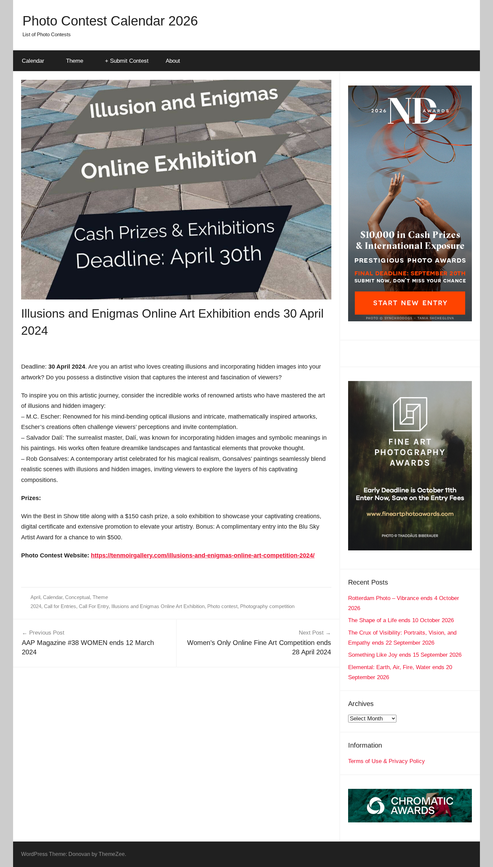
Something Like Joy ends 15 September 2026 (404, 655)
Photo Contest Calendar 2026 (110, 20)
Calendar (33, 61)
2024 (36, 606)
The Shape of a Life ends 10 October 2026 (401, 620)
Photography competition (267, 606)
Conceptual (77, 597)
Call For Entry (94, 606)
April (35, 597)
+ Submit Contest (127, 61)
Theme (74, 61)
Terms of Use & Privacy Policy (386, 761)
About (173, 61)
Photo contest (222, 606)
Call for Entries (60, 606)
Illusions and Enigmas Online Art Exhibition (158, 606)
